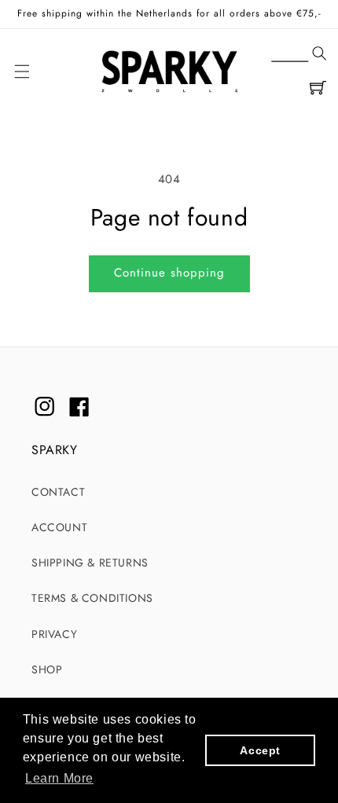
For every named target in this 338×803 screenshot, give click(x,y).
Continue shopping (169, 272)
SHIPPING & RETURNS (90, 562)
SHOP (46, 669)
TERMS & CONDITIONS (92, 598)
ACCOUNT (59, 527)
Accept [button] (260, 750)
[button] (298, 54)
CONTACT (58, 492)
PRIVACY (54, 634)
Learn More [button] (59, 778)
